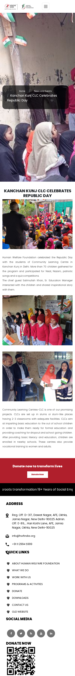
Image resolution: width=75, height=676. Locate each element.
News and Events (43, 91)
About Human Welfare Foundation (36, 563)
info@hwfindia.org (23, 536)
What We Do (20, 570)
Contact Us (20, 605)
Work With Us (21, 577)
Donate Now (37, 475)
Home (22, 91)
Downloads (20, 598)
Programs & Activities (27, 584)
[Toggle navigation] (45, 6)
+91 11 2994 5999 (22, 544)
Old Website (20, 612)
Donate (17, 591)
